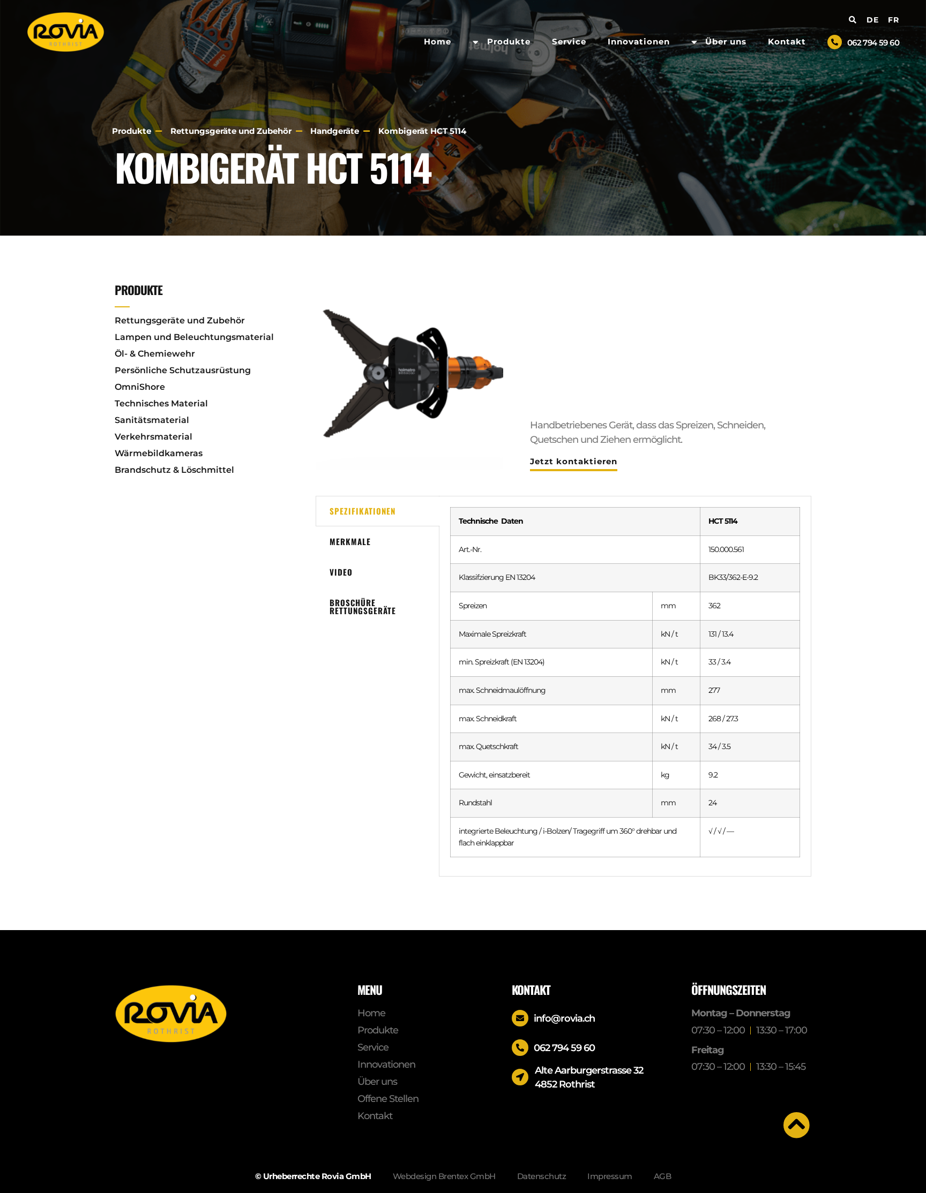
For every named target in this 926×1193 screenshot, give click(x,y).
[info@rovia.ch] (520, 1018)
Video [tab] (341, 572)
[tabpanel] (625, 686)
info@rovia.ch (564, 1018)
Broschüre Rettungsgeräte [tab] (363, 606)
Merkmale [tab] (350, 541)
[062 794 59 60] (834, 42)
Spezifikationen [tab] (362, 511)
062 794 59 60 (873, 42)
